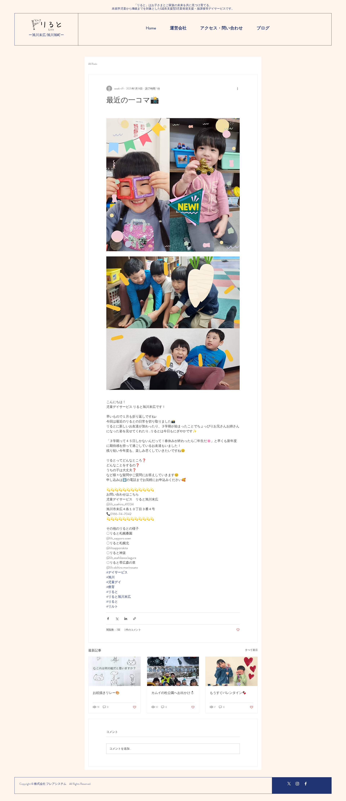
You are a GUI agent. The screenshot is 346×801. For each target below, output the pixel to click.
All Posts (92, 64)
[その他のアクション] (237, 88)
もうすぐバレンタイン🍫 (228, 692)
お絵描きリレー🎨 (106, 692)
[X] (289, 783)
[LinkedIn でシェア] (125, 618)
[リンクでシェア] (134, 618)
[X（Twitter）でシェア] (117, 618)
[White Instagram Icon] (297, 783)
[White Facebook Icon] (305, 783)
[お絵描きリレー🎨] (114, 671)
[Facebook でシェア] (108, 618)
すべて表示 (251, 650)
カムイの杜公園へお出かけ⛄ (172, 692)
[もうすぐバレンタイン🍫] (231, 671)
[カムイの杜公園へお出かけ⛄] (173, 671)
